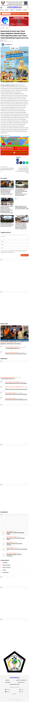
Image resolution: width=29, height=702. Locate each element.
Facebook (8, 689)
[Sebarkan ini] (17, 162)
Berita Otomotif (7, 567)
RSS (15, 694)
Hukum (5, 342)
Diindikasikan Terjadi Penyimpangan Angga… (15, 533)
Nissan (4, 570)
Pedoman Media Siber (14, 684)
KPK (7, 342)
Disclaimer (7, 682)
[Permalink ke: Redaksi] (1, 40)
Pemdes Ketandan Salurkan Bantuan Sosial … (16, 353)
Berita (1, 342)
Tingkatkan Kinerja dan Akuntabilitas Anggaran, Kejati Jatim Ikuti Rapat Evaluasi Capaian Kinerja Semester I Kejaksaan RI (21, 226)
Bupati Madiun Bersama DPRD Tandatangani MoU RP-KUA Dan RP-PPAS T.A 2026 (22, 207)
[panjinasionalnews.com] (14, 7)
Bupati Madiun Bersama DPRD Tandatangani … (16, 383)
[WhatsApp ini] (27, 162)
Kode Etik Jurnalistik (21, 680)
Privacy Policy (21, 682)
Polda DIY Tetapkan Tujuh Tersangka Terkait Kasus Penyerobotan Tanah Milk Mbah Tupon (22, 169)
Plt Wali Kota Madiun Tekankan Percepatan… (14, 555)
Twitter (22, 689)
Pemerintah (17, 347)
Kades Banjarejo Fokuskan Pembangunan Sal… (16, 399)
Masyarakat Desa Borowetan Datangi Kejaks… (15, 539)
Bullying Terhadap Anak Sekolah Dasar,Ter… (14, 544)
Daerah (13, 347)
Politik (22, 386)
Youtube (8, 691)
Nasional (14, 342)
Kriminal (10, 342)
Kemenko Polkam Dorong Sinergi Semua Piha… (16, 389)
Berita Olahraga (6, 565)
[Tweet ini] (20, 162)
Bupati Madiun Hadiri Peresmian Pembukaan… (16, 394)
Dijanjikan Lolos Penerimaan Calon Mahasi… (11, 343)
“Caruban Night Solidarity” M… (13, 348)
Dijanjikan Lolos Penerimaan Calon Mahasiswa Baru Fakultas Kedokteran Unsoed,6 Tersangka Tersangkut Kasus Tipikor (7, 191)
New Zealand (6, 572)
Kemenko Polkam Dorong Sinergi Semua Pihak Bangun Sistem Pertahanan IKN (7, 225)
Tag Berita (5, 562)
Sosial (17, 352)
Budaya (9, 347)
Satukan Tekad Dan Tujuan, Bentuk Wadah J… (17, 549)
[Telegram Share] (24, 162)
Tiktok (22, 691)
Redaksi (7, 680)
